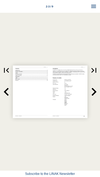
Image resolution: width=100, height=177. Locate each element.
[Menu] (93, 6)
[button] (6, 70)
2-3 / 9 (49, 6)
